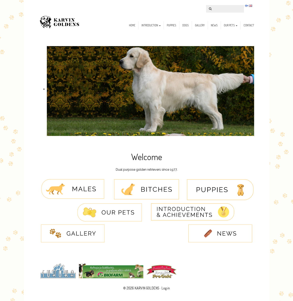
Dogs (185, 25)
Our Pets (229, 25)
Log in (165, 288)
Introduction (150, 25)
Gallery (200, 25)
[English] (250, 5)
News (214, 25)
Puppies (171, 25)
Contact (249, 25)
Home (132, 25)
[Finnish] (246, 5)
